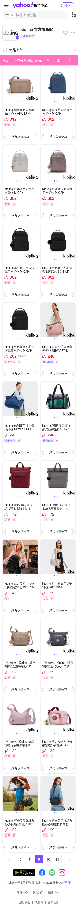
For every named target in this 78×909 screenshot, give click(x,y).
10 (48, 859)
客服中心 (22, 892)
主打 (6, 60)
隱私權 (39, 902)
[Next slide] (35, 83)
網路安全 (24, 902)
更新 (67, 882)
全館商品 (72, 60)
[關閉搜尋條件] (12, 15)
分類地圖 (53, 902)
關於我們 (38, 892)
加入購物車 (22, 137)
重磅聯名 (50, 60)
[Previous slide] (5, 83)
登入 (67, 5)
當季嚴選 (61, 60)
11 (57, 859)
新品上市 (15, 49)
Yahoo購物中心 (30, 5)
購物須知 (53, 892)
